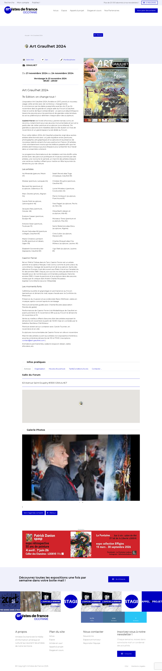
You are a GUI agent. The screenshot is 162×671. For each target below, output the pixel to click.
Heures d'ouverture (57, 369)
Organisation (39, 369)
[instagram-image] (10, 588)
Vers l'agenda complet (33, 513)
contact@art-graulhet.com (33, 340)
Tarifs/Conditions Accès (78, 369)
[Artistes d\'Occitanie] (20, 10)
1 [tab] (79, 502)
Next (137, 467)
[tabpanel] (81, 467)
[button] (9, 2)
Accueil (27, 35)
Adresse (27, 369)
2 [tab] (83, 502)
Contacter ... (97, 369)
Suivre (113, 599)
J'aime (92, 599)
